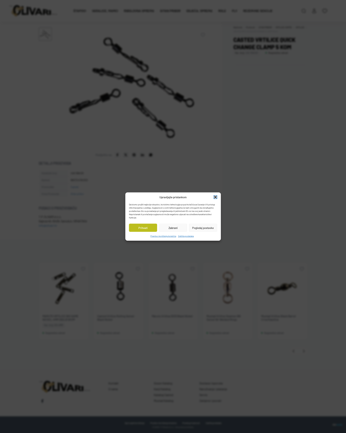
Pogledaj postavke (203, 227)
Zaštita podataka (186, 236)
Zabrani (173, 227)
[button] (215, 197)
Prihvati (143, 227)
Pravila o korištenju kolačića (163, 236)
